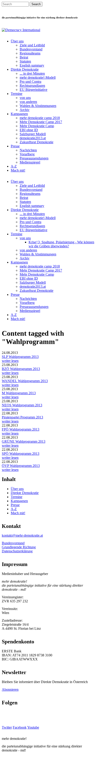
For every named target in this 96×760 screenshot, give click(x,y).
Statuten (25, 61)
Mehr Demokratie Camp (37, 126)
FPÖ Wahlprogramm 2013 (20, 429)
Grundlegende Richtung (19, 547)
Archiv (24, 110)
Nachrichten (28, 150)
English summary (32, 65)
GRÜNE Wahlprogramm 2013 (23, 441)
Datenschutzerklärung (17, 551)
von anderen (28, 102)
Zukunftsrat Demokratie (36, 142)
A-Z (14, 166)
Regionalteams (30, 53)
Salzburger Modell (33, 134)
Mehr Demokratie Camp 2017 (41, 122)
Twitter (7, 727)
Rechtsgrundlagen (32, 85)
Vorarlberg (27, 154)
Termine (16, 94)
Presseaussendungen (34, 158)
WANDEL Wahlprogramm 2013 (25, 381)
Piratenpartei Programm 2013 (22, 417)
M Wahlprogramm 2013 (19, 393)
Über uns (17, 41)
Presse (15, 146)
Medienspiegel (30, 162)
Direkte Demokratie (25, 69)
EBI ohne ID (29, 130)
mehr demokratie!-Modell (38, 77)
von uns (25, 98)
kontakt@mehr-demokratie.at (22, 535)
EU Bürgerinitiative (33, 89)
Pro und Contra (30, 81)
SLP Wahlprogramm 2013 (20, 357)
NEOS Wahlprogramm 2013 (22, 405)
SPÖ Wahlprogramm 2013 (20, 453)
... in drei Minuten (32, 73)
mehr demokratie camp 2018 (40, 118)
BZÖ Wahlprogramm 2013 (21, 369)
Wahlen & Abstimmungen (38, 106)
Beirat (24, 57)
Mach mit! (18, 170)
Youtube (33, 727)
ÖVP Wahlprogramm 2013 (21, 466)
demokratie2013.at (33, 138)
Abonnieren (10, 689)
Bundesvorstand (31, 49)
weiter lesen (10, 361)
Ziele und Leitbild (32, 45)
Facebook (20, 727)
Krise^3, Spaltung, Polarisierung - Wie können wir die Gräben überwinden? (61, 244)
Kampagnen (19, 114)
